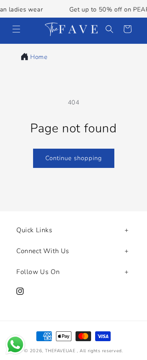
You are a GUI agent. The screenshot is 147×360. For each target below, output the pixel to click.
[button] (16, 29)
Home (38, 57)
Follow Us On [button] (38, 271)
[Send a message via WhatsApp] (15, 344)
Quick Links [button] (34, 230)
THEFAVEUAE (60, 351)
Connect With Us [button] (42, 251)
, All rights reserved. (99, 351)
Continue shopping (73, 158)
